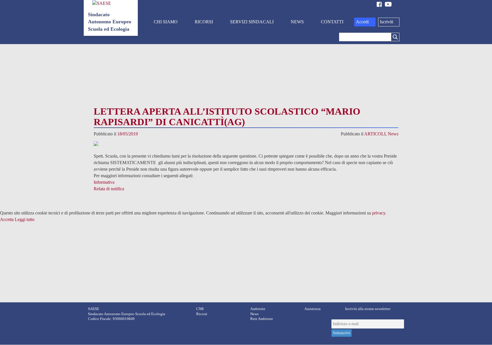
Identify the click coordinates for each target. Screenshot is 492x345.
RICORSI (204, 21)
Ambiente (257, 309)
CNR (200, 309)
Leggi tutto (24, 219)
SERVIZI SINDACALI (252, 21)
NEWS (297, 21)
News (393, 133)
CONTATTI (332, 21)
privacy (378, 212)
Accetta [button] (7, 219)
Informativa (104, 182)
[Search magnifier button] (395, 37)
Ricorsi (201, 314)
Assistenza (312, 309)
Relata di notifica (109, 188)
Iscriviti (386, 21)
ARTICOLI (375, 133)
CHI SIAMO (166, 21)
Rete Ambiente (261, 319)
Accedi (362, 21)
